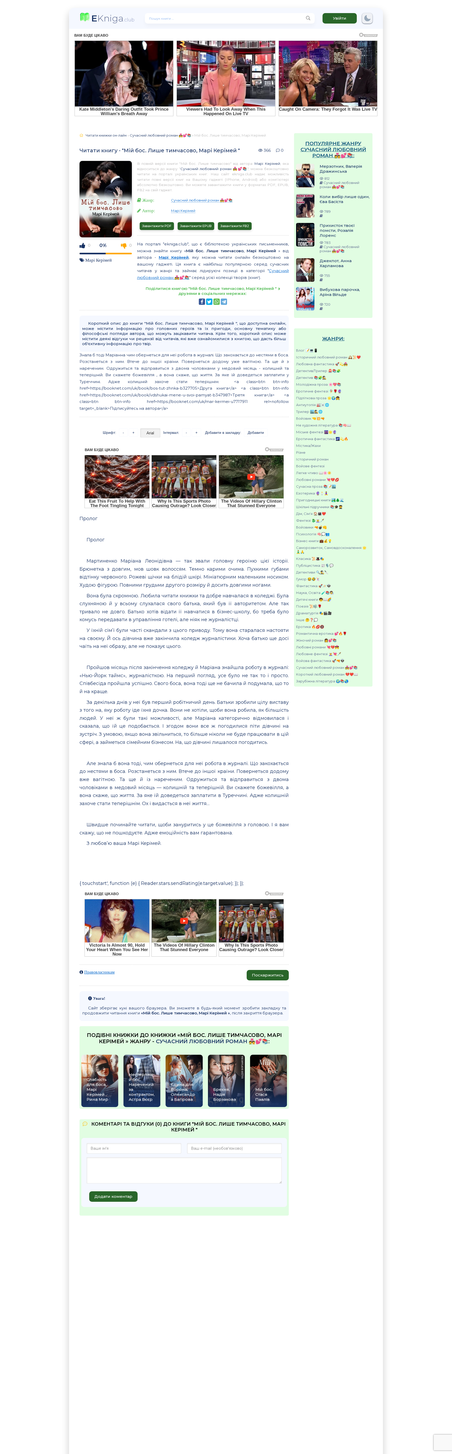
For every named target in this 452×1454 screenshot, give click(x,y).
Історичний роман (312, 459)
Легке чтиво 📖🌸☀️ (313, 473)
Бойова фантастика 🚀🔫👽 (320, 661)
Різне (301, 452)
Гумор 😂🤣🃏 (308, 579)
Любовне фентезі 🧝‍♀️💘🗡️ (318, 654)
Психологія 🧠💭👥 (313, 534)
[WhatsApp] (216, 302)
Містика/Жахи (308, 446)
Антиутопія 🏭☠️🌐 (312, 405)
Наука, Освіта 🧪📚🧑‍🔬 (315, 593)
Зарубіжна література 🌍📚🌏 (322, 681)
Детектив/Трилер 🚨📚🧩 (318, 371)
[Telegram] (224, 302)
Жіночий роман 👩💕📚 (316, 640)
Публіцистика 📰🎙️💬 (315, 565)
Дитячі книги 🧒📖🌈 (313, 599)
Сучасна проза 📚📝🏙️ (316, 486)
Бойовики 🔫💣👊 (311, 527)
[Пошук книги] (308, 18)
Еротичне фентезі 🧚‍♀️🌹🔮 (319, 391)
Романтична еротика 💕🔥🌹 (321, 633)
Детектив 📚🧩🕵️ (311, 377)
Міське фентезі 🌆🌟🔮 (316, 432)
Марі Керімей (98, 260)
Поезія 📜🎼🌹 (309, 606)
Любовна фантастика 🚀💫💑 (322, 364)
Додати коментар (113, 1196)
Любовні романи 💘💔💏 (317, 647)
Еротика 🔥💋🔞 (310, 627)
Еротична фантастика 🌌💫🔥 (322, 439)
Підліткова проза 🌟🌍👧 (318, 398)
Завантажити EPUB (196, 226)
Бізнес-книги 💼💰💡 (314, 541)
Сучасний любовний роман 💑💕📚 (327, 667)
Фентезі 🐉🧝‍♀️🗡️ (310, 520)
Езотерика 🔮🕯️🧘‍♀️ (312, 493)
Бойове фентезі (310, 466)
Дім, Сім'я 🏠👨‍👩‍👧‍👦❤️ (311, 514)
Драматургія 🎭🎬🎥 (314, 613)
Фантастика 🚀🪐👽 (313, 586)
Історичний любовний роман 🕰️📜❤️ (328, 357)
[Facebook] (202, 302)
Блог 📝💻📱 (307, 350)
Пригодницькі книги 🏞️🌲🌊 (320, 500)
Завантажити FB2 (235, 226)
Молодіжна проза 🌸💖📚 (318, 384)
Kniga (112, 18)
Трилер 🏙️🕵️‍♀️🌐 (309, 411)
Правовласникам (99, 972)
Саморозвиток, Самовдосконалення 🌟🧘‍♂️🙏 (331, 550)
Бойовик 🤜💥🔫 (310, 418)
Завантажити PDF (156, 226)
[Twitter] (209, 302)
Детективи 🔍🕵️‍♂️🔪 (312, 572)
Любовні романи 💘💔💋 (317, 480)
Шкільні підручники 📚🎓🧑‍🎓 (319, 507)
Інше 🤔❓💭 (307, 620)
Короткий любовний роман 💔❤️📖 (327, 674)
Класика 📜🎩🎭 (310, 559)
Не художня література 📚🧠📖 (323, 425)
